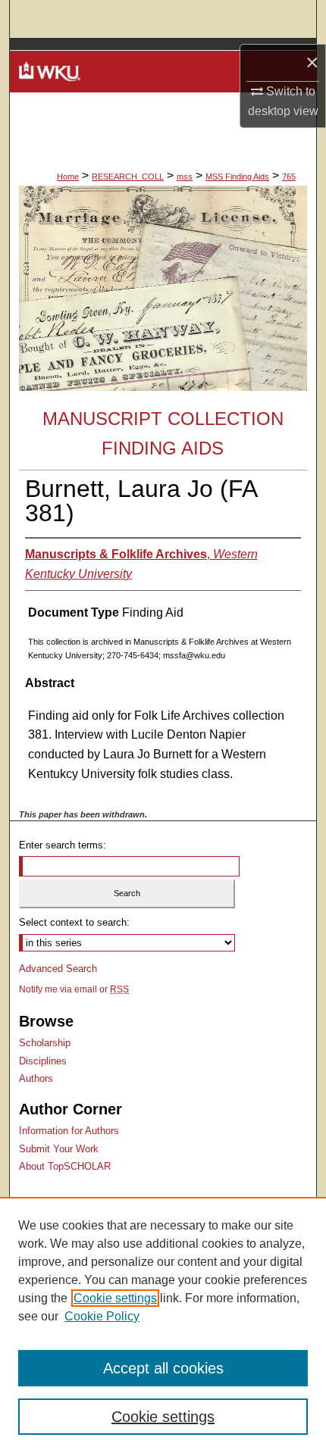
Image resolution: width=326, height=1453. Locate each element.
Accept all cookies (163, 1368)
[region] (163, 1325)
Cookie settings (115, 1298)
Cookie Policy (101, 1316)
